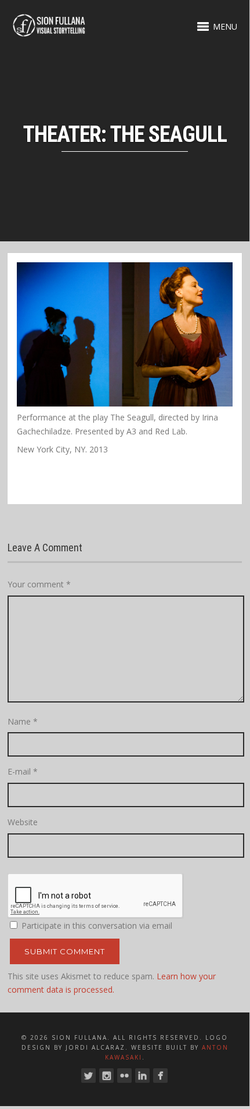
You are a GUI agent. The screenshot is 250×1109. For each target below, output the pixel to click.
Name (23, 721)
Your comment (39, 584)
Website (23, 822)
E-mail (23, 771)
